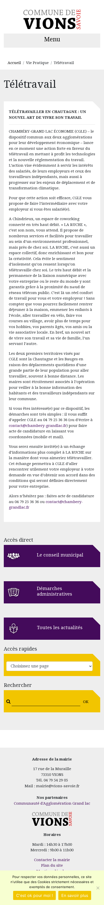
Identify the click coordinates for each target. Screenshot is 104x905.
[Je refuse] (97, 887)
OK (85, 701)
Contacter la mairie (52, 860)
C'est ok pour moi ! (34, 895)
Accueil (14, 63)
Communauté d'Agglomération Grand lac (52, 803)
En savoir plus (74, 895)
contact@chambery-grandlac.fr (37, 425)
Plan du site (52, 865)
